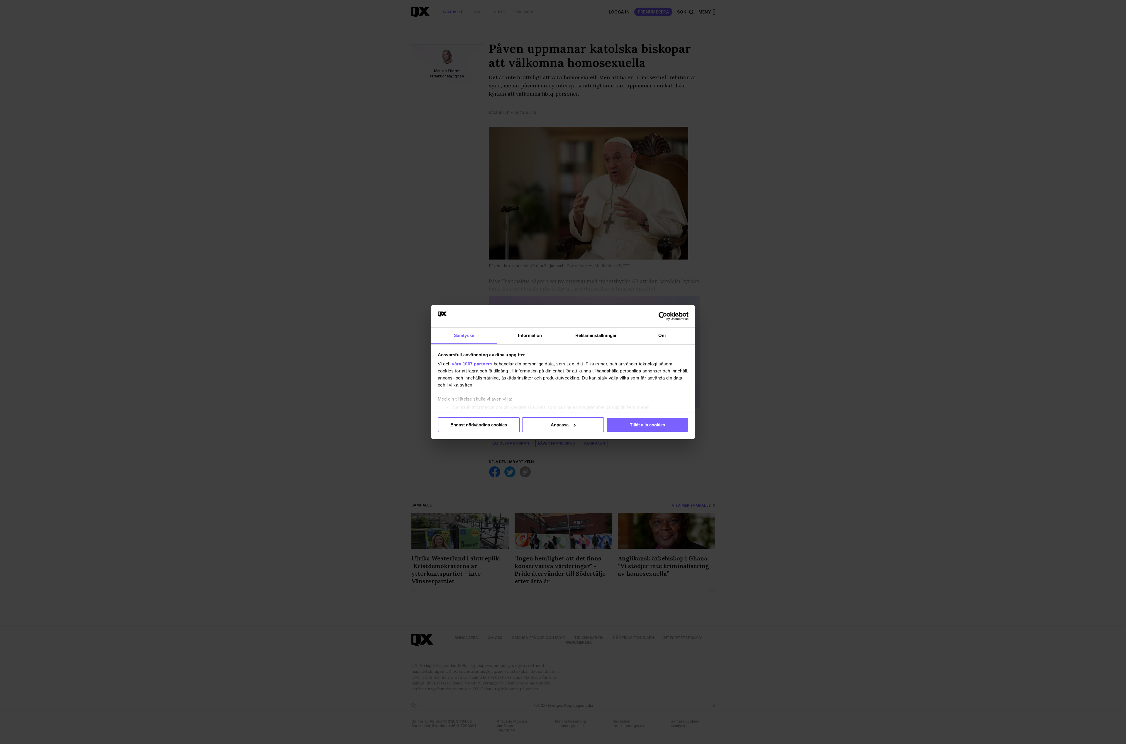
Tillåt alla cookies (647, 424)
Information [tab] (530, 335)
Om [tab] (662, 335)
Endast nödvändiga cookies (478, 424)
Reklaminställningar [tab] (596, 335)
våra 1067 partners (472, 363)
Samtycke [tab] (464, 335)
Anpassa (560, 424)
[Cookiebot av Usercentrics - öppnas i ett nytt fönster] (663, 316)
